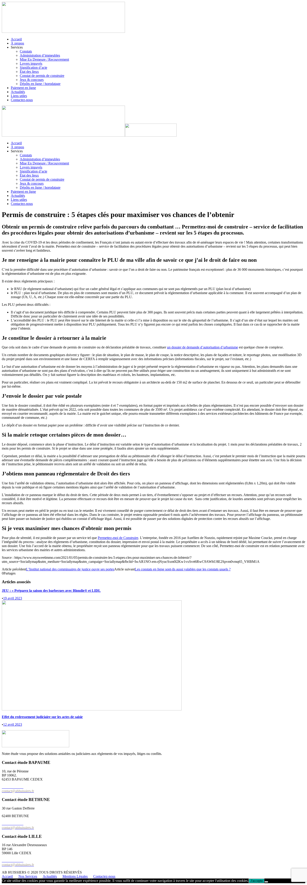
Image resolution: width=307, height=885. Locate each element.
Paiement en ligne (23, 88)
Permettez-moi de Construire (118, 538)
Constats (26, 51)
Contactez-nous (22, 100)
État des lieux (29, 71)
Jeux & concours (32, 80)
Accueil (16, 39)
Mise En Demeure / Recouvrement (44, 59)
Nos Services (27, 876)
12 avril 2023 (12, 724)
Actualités (18, 92)
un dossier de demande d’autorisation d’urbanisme (202, 347)
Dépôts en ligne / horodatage (40, 84)
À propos (17, 43)
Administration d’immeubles (40, 55)
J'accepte (256, 881)
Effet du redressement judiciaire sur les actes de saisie (42, 717)
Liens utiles (19, 96)
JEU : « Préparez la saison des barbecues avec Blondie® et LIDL (51, 590)
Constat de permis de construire (42, 76)
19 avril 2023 (12, 598)
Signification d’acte (33, 67)
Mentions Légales (75, 876)
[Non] (266, 882)
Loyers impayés (31, 63)
